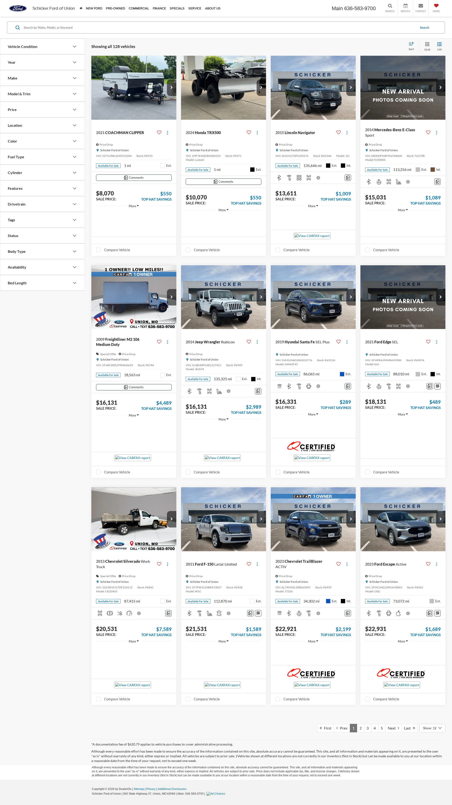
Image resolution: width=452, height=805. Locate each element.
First (326, 728)
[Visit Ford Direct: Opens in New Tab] (216, 793)
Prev (342, 728)
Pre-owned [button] (115, 8)
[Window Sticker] (437, 386)
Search (424, 27)
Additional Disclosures (172, 789)
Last (408, 728)
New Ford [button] (94, 8)
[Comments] (348, 177)
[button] (171, 87)
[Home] (81, 8)
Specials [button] (177, 8)
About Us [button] (213, 8)
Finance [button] (159, 8)
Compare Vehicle (117, 250)
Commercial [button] (139, 8)
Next (393, 728)
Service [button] (194, 8)
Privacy (151, 789)
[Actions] (167, 132)
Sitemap (138, 789)
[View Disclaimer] (319, 178)
